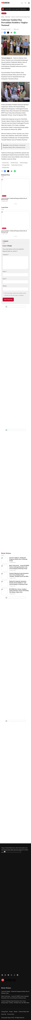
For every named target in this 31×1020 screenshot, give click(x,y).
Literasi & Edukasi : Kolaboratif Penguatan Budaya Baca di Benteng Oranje (18, 559)
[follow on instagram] (5, 975)
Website (5, 286)
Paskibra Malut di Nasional (16, 165)
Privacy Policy (10, 1014)
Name (5, 271)
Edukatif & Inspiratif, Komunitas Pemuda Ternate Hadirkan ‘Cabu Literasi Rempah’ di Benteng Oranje (18, 583)
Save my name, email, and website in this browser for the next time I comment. (15, 294)
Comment (6, 254)
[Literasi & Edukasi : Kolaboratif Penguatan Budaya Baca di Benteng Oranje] (15, 196)
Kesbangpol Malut (5, 165)
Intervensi (4, 13)
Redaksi (15, 1011)
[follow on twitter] (11, 975)
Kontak (11, 1011)
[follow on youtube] (8, 975)
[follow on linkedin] (17, 975)
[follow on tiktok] (14, 975)
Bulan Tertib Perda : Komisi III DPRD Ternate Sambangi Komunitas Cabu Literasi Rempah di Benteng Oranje (19, 567)
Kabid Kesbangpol (23, 162)
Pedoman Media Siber (24, 1011)
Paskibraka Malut (5, 167)
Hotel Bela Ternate (14, 162)
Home (2, 17)
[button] (22, 2)
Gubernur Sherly (5, 162)
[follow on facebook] (2, 975)
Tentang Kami (4, 1011)
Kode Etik (3, 1014)
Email (5, 278)
